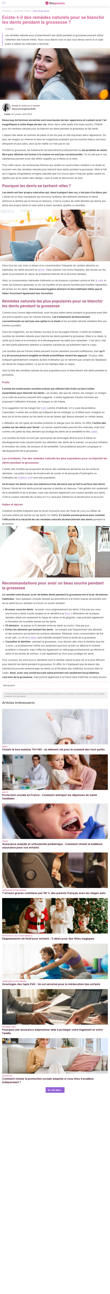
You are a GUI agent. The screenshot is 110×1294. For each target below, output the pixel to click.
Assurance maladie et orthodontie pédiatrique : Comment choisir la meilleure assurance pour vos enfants (52, 845)
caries (94, 431)
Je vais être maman (22, 11)
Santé (5, 792)
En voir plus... (55, 1090)
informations (9, 1027)
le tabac (32, 637)
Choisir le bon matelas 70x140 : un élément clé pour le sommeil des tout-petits (53, 749)
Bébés (5, 747)
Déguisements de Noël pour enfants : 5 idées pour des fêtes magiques (48, 938)
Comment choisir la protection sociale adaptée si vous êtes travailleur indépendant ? (48, 1080)
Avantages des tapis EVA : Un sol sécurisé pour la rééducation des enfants (51, 984)
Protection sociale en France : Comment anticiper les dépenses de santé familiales (49, 796)
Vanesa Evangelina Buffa (24, 109)
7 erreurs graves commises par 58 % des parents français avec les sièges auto (54, 893)
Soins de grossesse (41, 11)
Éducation (7, 1076)
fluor (67, 613)
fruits (43, 408)
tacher (41, 269)
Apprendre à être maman (14, 890)
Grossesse (6, 11)
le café (99, 280)
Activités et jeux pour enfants (17, 936)
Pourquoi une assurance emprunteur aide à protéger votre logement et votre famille (52, 1031)
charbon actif (25, 477)
